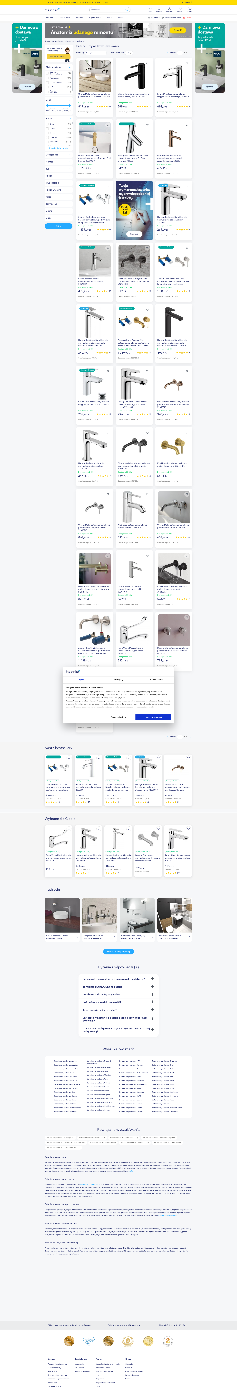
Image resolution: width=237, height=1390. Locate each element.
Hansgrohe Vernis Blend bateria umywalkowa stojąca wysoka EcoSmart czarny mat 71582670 (172, 343)
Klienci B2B (52, 1383)
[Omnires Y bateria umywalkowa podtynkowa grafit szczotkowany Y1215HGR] (134, 260)
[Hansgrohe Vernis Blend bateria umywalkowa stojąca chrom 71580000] (173, 199)
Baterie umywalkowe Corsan (65, 1100)
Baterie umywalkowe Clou (64, 1092)
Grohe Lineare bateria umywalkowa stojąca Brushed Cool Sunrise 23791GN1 (94, 158)
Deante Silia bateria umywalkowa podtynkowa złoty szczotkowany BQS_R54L (93, 589)
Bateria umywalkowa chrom (167, 1143)
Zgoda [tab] (81, 680)
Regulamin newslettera (105, 1383)
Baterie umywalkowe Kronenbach (133, 1084)
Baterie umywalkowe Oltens (131, 1112)
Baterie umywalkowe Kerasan (131, 1065)
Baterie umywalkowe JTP (129, 1061)
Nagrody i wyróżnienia (134, 1372)
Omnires (53, 137)
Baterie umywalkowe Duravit (65, 1112)
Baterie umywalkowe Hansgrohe (100, 1098)
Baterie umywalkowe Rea (162, 1077)
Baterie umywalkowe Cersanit (66, 1088)
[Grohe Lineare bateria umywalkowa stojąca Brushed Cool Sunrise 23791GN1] (94, 137)
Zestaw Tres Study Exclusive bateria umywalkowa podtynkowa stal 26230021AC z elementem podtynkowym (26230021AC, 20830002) (94, 651)
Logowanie (79, 1364)
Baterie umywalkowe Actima (65, 1061)
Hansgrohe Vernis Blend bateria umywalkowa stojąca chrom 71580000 (172, 220)
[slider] (47, 105)
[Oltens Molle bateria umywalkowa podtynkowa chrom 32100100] (173, 507)
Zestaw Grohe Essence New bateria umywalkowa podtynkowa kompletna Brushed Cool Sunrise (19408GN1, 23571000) (133, 343)
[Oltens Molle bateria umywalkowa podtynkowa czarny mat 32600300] (94, 76)
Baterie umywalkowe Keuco (130, 1069)
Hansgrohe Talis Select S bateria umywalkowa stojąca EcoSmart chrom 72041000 (133, 158)
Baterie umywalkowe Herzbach (99, 1102)
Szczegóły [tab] (118, 680)
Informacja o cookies (104, 1368)
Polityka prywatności (104, 1372)
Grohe (52, 133)
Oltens (52, 129)
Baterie (62, 41)
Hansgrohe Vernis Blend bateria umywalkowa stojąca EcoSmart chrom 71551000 (133, 404)
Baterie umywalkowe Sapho (163, 1084)
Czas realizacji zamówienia (58, 1379)
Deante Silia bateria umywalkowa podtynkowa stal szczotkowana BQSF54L (172, 651)
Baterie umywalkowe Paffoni (164, 1069)
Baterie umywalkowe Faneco (98, 1071)
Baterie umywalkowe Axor (64, 1073)
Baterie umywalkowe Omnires (164, 1061)
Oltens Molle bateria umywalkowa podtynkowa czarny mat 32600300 (94, 95)
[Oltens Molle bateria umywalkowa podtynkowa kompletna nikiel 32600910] (94, 507)
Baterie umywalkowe (75, 41)
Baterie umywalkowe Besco (65, 1081)
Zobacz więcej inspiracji (118, 951)
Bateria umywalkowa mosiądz (135, 1143)
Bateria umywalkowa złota (92, 1138)
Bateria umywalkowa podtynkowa (159, 1138)
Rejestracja (79, 1368)
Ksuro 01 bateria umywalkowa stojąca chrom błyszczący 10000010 (173, 95)
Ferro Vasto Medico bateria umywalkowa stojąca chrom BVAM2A (131, 651)
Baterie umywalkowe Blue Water (67, 1084)
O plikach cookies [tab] (155, 680)
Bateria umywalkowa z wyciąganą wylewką (66, 1143)
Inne (97, 1375)
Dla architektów (54, 1386)
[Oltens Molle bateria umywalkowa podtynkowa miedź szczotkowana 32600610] (173, 384)
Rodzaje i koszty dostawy (58, 1364)
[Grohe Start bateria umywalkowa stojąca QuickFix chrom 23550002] (94, 384)
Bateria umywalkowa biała (103, 1143)
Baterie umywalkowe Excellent (99, 1067)
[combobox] (96, 53)
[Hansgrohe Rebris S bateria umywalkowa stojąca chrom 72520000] (94, 445)
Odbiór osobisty (54, 1368)
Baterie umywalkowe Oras (162, 1065)
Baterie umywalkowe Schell (163, 1088)
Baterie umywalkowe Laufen (130, 1100)
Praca (127, 1379)
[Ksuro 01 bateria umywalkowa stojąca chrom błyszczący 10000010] (173, 76)
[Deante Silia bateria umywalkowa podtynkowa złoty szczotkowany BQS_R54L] (94, 568)
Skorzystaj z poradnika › (58, 57)
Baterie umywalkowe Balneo (65, 1077)
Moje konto (169, 12)
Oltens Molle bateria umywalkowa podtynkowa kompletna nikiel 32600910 (94, 528)
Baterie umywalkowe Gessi (98, 1087)
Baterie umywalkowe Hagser (98, 1095)
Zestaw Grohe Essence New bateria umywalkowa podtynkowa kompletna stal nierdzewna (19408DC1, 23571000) (173, 281)
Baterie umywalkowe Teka (163, 1100)
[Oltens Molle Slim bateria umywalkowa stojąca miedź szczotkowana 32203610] (173, 137)
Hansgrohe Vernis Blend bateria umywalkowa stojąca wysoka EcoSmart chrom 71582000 (93, 343)
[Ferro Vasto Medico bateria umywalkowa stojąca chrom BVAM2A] (134, 630)
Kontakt (128, 1368)
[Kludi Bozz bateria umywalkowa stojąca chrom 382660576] (134, 507)
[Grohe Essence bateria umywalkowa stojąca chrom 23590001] (94, 260)
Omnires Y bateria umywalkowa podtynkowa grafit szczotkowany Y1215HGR (133, 281)
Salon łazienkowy (132, 1375)
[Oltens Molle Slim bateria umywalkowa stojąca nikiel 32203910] (134, 568)
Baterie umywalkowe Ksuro (130, 1088)
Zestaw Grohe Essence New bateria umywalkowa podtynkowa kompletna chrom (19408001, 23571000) (94, 220)
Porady (98, 1386)
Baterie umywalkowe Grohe (98, 1091)
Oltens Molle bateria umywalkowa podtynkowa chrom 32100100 (173, 526)
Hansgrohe (54, 142)
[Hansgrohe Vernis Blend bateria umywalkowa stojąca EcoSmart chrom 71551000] (134, 384)
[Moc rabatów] (123, 30)
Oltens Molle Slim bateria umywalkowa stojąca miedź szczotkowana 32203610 (170, 158)
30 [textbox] (128, 53)
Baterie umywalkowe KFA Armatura (133, 1073)
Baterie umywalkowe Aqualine (66, 1065)
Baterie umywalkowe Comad (65, 1096)
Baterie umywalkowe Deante (66, 1104)
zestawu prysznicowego (168, 1216)
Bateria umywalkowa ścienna (124, 1138)
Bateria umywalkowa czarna (60, 1138)
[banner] (27, 58)
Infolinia (159, 12)
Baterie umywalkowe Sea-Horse (165, 1092)
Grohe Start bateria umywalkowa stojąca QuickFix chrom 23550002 (93, 403)
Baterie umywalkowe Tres (162, 1104)
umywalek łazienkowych (90, 1185)
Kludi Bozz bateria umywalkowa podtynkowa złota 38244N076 (172, 464)
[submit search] (125, 9)
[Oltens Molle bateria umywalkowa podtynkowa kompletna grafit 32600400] (134, 445)
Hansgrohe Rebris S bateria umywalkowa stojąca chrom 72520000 (91, 466)
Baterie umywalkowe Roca (163, 1081)
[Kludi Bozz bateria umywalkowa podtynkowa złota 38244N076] (173, 445)
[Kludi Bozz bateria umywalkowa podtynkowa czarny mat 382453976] (173, 568)
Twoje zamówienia (82, 1372)
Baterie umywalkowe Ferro (98, 1079)
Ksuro (52, 124)
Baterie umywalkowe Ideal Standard (101, 1106)
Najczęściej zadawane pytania (107, 1364)
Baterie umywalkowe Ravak (163, 1073)
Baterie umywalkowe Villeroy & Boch (167, 1108)
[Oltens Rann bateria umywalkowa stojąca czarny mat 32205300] (134, 76)
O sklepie (129, 1364)
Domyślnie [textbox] (90, 53)
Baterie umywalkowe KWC (130, 1096)
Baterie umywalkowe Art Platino (67, 1069)
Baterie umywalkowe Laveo (130, 1104)
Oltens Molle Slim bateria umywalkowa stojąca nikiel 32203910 (130, 589)
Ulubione (180, 12)
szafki (130, 1171)
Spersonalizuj (117, 717)
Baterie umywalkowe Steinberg (165, 1096)
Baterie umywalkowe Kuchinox (131, 1092)
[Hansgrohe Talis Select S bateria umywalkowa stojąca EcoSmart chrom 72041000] (134, 137)
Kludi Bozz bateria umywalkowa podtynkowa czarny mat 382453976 (172, 589)
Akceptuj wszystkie (154, 717)
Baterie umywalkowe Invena (98, 1110)
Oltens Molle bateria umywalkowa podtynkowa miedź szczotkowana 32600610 (173, 404)
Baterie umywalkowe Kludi (130, 1077)
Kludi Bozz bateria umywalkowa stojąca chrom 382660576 (132, 526)
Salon (150, 12)
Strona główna (51, 41)
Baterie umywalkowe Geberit (98, 1083)
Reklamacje (52, 1372)
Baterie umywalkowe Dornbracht (67, 1108)
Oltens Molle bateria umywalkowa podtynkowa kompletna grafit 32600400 (134, 466)
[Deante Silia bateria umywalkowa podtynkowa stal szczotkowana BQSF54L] (173, 630)
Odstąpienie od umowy (57, 1375)
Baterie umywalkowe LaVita (130, 1108)
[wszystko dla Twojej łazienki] (58, 8)
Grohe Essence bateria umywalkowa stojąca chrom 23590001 (91, 281)
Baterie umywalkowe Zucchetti (165, 1112)
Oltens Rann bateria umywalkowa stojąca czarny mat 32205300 (133, 95)
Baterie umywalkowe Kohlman (131, 1081)
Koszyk (190, 12)
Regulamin (100, 1379)
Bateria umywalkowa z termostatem (63, 1147)
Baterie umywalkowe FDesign (99, 1075)
